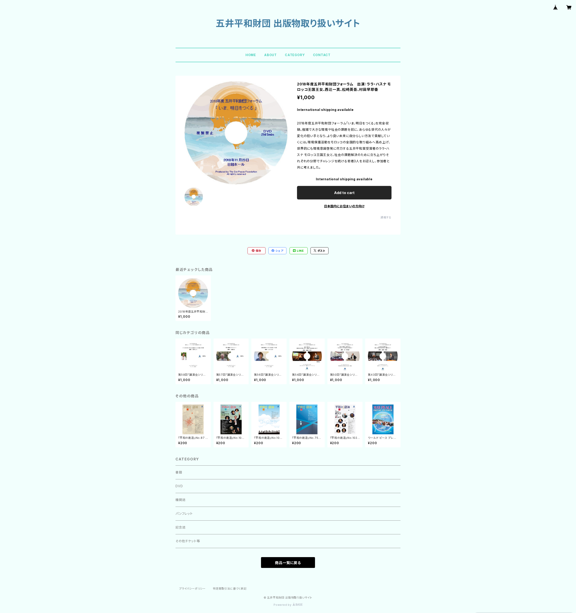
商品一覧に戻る (288, 562)
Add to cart (344, 192)
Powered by (283, 604)
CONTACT (322, 55)
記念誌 (180, 527)
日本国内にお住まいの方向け (344, 206)
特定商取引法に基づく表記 (230, 588)
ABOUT (270, 55)
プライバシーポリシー (192, 588)
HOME (250, 55)
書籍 (179, 472)
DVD (179, 486)
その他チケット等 (188, 541)
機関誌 (180, 500)
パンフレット (184, 513)
